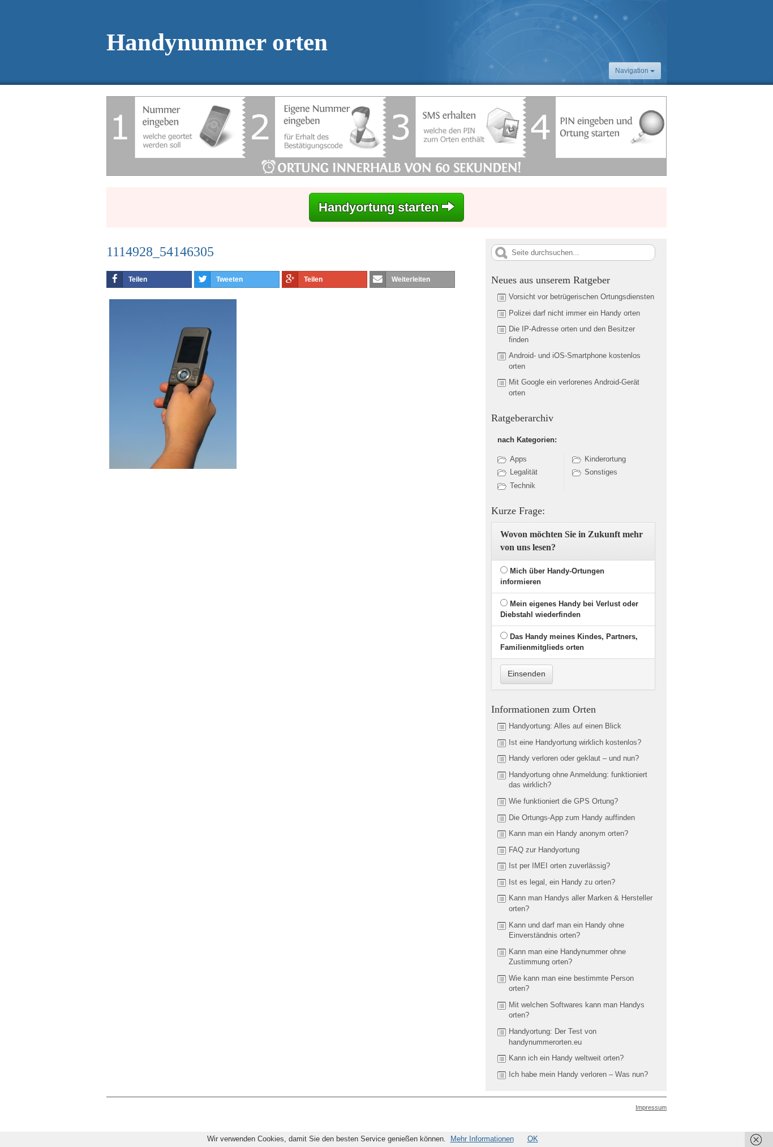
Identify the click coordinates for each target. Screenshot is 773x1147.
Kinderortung (605, 459)
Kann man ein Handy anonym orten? (568, 833)
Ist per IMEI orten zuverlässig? (559, 865)
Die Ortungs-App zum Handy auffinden (572, 817)
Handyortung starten (380, 207)
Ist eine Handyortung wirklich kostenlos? (575, 742)
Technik (522, 485)
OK (532, 1139)
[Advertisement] (201, 558)
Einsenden (527, 673)
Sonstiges (601, 472)
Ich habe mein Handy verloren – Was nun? (578, 1074)
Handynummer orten (217, 42)
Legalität (524, 472)
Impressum (651, 1107)
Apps (518, 459)
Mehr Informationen (482, 1139)
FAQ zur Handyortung (544, 850)
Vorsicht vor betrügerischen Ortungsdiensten (581, 296)
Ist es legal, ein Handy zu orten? (562, 882)
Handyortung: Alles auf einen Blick (565, 726)
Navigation (632, 71)
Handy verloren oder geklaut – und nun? (574, 758)
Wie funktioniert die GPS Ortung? (563, 801)
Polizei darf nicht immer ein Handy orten (574, 313)
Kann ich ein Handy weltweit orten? (566, 1058)
